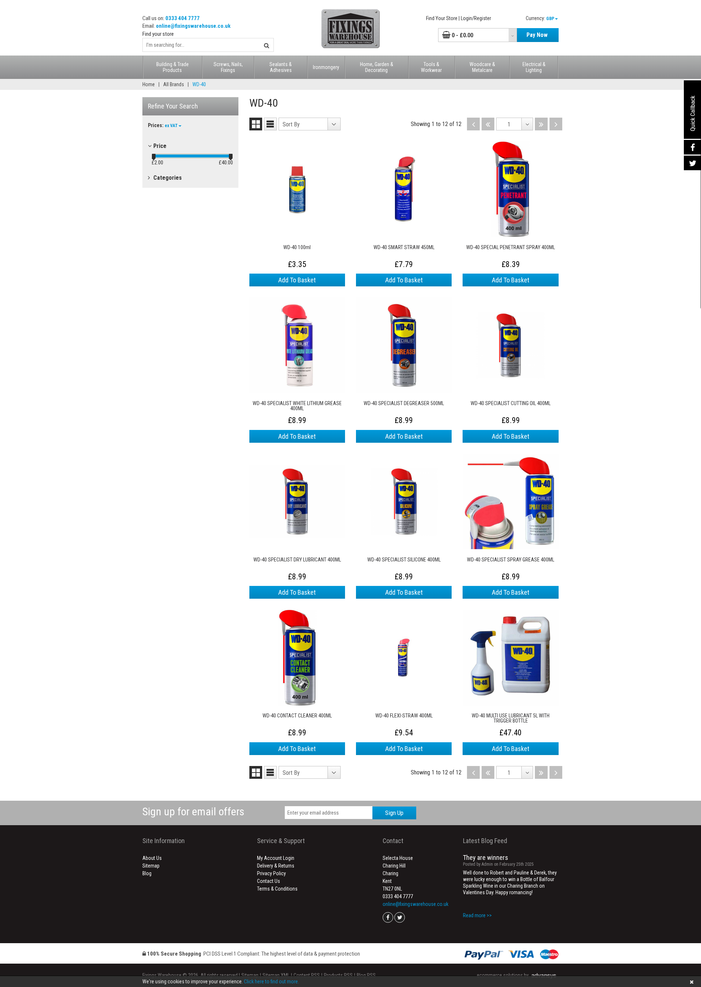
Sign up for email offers (193, 811)
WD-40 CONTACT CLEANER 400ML (297, 716)
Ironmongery (326, 67)
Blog (147, 873)
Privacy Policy (271, 873)
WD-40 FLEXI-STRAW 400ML (404, 716)
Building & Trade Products (172, 67)
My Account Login (275, 858)
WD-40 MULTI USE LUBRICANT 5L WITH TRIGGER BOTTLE (510, 718)
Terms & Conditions (277, 889)
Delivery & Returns (275, 866)
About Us (152, 858)
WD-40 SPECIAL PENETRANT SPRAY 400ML (510, 247)
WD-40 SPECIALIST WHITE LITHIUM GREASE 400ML (297, 406)
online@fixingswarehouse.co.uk (193, 26)
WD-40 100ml (297, 247)
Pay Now (537, 34)
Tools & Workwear (431, 67)
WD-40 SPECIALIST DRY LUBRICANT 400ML (297, 560)
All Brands (173, 84)
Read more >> (477, 915)
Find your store (158, 34)
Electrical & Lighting (533, 67)
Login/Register (476, 18)
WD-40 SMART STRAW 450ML (404, 247)
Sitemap (151, 866)
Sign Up (394, 812)
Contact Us (268, 881)
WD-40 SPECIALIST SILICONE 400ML (404, 560)
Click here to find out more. (271, 981)
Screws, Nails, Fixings (228, 67)
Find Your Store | (443, 18)
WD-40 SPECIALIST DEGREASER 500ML (404, 403)
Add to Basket (297, 280)
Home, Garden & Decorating (376, 67)
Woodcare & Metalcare (482, 67)
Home (148, 84)
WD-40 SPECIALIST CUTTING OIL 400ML (511, 403)
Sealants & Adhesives (280, 67)
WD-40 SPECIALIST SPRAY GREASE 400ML (510, 560)
